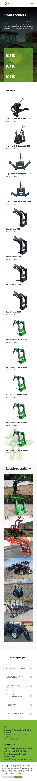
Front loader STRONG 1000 (17, 450)
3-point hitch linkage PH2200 (18, 174)
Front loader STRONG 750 (16, 395)
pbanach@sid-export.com (15, 755)
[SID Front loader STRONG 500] (18, 558)
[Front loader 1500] (19, 273)
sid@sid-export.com (21, 759)
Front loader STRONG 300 (16, 339)
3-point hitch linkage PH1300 (18, 146)
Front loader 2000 (13, 312)
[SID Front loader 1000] (18, 515)
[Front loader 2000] (19, 300)
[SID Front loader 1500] (18, 536)
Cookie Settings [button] (7, 777)
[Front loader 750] (19, 217)
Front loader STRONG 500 (16, 367)
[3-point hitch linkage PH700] (19, 107)
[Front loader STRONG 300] (19, 328)
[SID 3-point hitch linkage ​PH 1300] (18, 600)
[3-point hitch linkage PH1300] (19, 134)
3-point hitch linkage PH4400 (18, 201)
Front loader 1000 (13, 257)
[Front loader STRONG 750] (19, 383)
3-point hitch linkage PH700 (18, 118)
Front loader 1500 (13, 284)
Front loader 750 (13, 229)
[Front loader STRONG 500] (19, 356)
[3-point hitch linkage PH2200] (19, 162)
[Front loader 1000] (19, 245)
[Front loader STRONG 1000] (19, 439)
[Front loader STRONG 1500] (19, 411)
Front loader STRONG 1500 (17, 422)
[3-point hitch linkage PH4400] (19, 190)
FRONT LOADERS (11, 121)
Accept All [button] (18, 777)
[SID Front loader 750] (18, 494)
